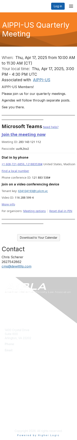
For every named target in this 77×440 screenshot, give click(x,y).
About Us (11, 412)
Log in (58, 6)
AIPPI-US (41, 79)
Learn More (12, 385)
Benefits (10, 381)
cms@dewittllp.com (16, 266)
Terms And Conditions (19, 416)
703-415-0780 (25, 344)
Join (7, 377)
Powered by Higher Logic (38, 435)
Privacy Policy (14, 420)
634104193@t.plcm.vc (33, 191)
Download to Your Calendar (38, 237)
